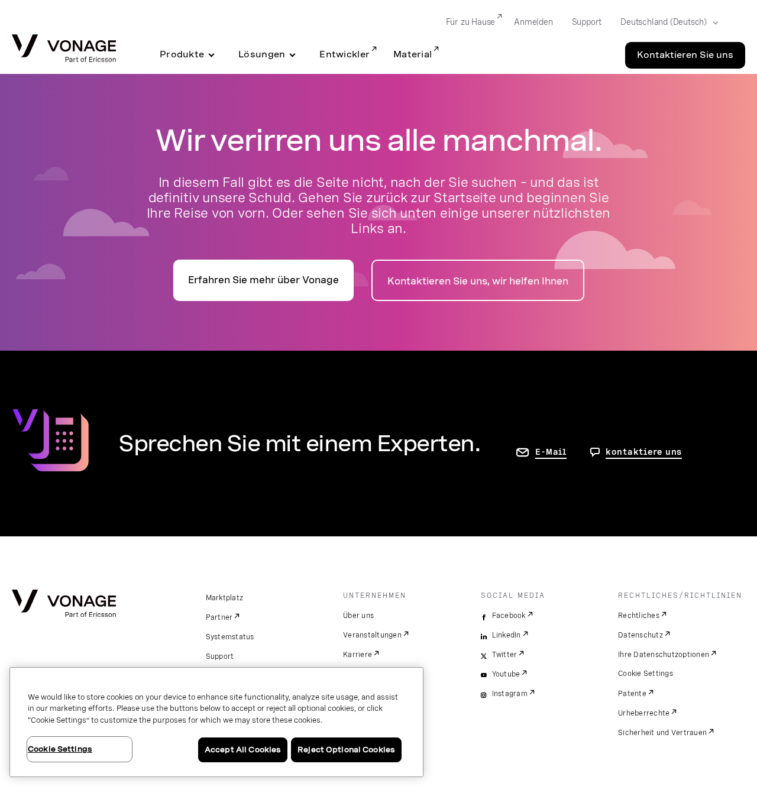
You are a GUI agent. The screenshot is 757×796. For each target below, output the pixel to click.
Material (412, 54)
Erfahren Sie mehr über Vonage (263, 280)
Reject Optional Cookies (346, 749)
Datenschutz (640, 635)
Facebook (509, 615)
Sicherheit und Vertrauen (662, 733)
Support (587, 22)
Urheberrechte (643, 713)
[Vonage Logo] (64, 49)
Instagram (510, 694)
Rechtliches (638, 615)
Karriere (357, 655)
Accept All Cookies (243, 749)
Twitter (504, 655)
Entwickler (344, 54)
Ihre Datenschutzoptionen (663, 655)
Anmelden (533, 22)
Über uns (358, 615)
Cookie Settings (645, 673)
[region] (216, 722)
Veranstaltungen (372, 635)
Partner (219, 617)
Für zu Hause (471, 22)
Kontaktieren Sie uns (685, 55)
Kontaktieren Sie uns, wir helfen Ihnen (477, 281)
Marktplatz (225, 598)
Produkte (182, 54)
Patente (632, 694)
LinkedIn (506, 635)
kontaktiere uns (644, 452)
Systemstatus (230, 637)
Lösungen (261, 54)
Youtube (506, 674)
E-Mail (551, 452)
